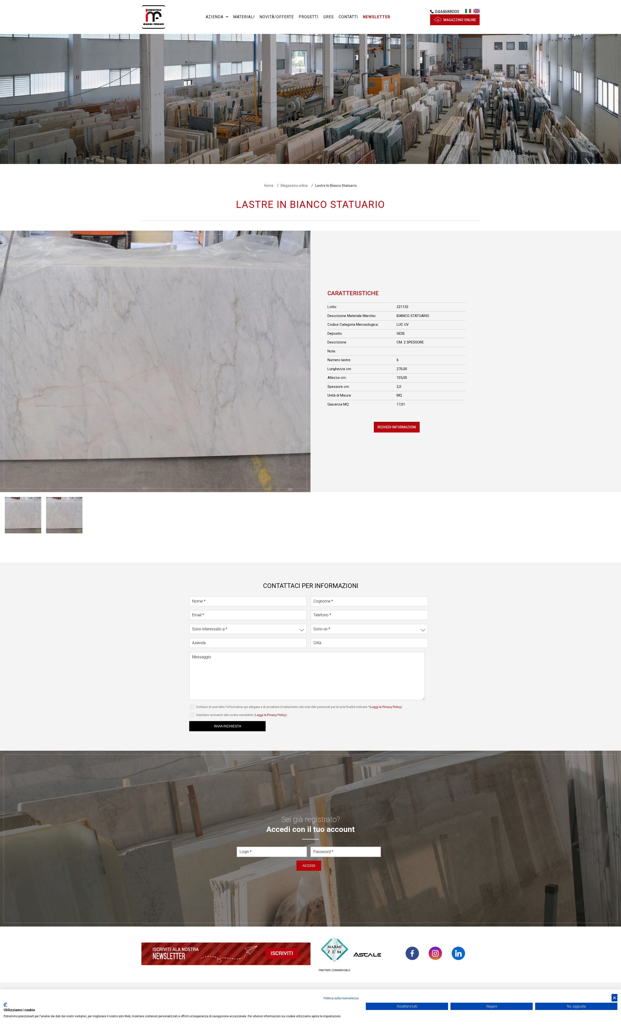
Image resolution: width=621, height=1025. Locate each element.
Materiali (244, 17)
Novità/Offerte (277, 17)
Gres (328, 17)
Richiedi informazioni (396, 427)
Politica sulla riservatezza (341, 998)
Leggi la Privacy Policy (385, 707)
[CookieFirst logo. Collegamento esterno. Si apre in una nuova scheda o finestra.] (5, 1005)
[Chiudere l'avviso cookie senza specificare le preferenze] (614, 997)
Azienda (214, 17)
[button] (376, 17)
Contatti (348, 17)
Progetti (309, 17)
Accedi (308, 866)
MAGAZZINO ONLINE (459, 20)
